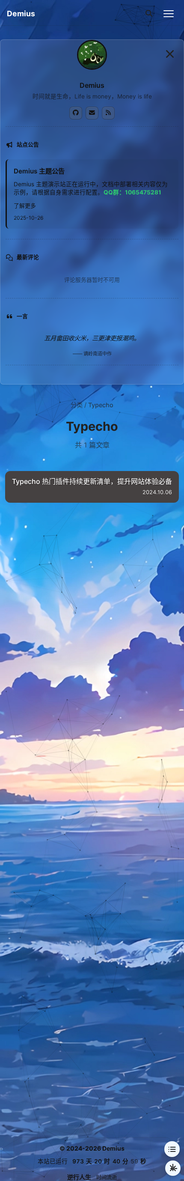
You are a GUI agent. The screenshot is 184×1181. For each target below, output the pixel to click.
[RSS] (108, 113)
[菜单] (168, 13)
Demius (21, 13)
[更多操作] (173, 1168)
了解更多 (25, 206)
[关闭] (169, 53)
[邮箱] (92, 113)
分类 (77, 405)
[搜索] (149, 14)
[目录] (172, 1149)
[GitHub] (75, 113)
